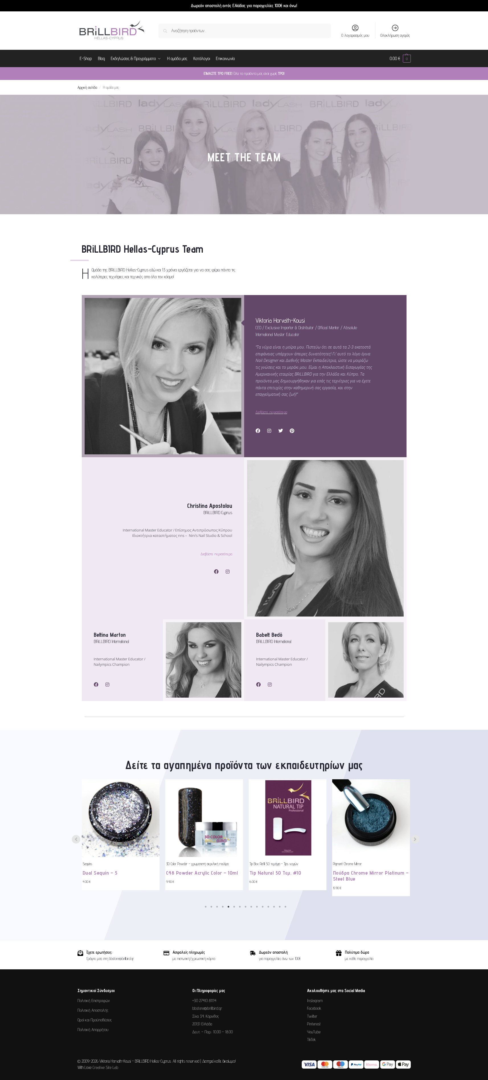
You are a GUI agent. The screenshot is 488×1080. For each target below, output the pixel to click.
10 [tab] (257, 907)
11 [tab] (263, 907)
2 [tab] (211, 907)
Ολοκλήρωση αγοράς (395, 35)
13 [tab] (274, 907)
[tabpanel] (120, 834)
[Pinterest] (292, 430)
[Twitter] (280, 430)
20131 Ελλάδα (202, 1023)
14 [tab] (280, 907)
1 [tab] (206, 907)
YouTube (313, 1031)
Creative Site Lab (105, 1067)
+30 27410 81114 (204, 1000)
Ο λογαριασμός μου (355, 35)
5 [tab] (228, 907)
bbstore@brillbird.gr (207, 1008)
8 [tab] (245, 907)
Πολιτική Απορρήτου (93, 1029)
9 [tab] (251, 907)
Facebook (314, 1008)
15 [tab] (285, 907)
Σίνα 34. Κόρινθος (205, 1016)
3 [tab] (217, 907)
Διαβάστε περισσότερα (271, 412)
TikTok (311, 1039)
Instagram (315, 1000)
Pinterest (314, 1023)
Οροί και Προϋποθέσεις (94, 1019)
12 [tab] (268, 907)
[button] (400, 58)
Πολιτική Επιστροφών (93, 1000)
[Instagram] (269, 430)
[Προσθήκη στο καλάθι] (154, 801)
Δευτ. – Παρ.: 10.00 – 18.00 (212, 1031)
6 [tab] (234, 907)
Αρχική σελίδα (87, 87)
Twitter (312, 1016)
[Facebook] (257, 430)
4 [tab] (223, 907)
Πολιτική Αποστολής (92, 1010)
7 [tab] (240, 907)
